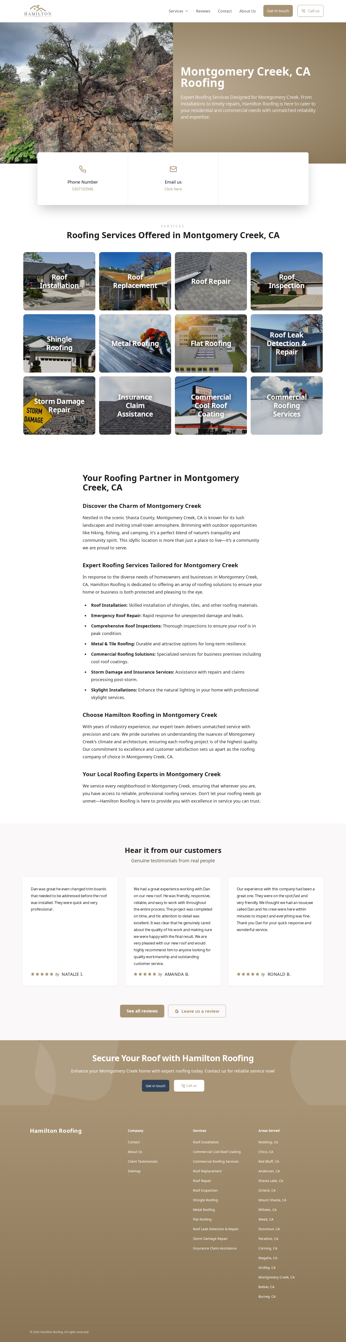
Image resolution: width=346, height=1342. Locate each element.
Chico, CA (265, 1151)
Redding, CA (268, 1142)
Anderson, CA (269, 1171)
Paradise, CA (268, 1238)
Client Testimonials (143, 1161)
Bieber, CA (266, 1287)
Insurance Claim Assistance (215, 1248)
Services (176, 11)
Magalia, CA (267, 1258)
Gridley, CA (267, 1267)
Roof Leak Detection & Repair (216, 1229)
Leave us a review (200, 1011)
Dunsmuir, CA (269, 1229)
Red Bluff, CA (268, 1161)
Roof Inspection (205, 1190)
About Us (247, 11)
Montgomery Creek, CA (276, 1277)
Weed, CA (266, 1219)
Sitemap (134, 1171)
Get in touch (278, 10)
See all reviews (142, 1011)
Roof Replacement (207, 1171)
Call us (314, 10)
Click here (173, 189)
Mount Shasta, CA (272, 1200)
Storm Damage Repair (210, 1238)
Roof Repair (202, 1180)
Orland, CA (267, 1190)
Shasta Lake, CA (270, 1180)
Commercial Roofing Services (216, 1161)
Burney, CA (267, 1296)
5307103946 (82, 189)
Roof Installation (206, 1142)
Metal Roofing (204, 1209)
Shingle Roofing (205, 1200)
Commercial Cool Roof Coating (217, 1151)
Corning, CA (267, 1248)
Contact (225, 11)
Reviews (203, 11)
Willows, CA (267, 1209)
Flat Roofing (202, 1219)
